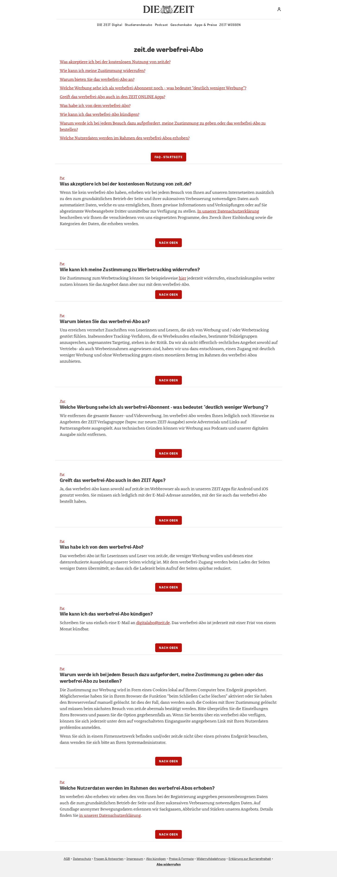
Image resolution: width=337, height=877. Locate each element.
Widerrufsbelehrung (211, 858)
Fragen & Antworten (108, 858)
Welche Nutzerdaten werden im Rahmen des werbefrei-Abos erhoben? (124, 138)
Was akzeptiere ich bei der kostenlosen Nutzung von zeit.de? (115, 61)
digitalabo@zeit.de (153, 622)
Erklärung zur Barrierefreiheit (250, 858)
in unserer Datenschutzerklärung (110, 815)
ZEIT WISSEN (230, 24)
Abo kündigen (156, 858)
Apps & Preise (206, 24)
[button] (279, 9)
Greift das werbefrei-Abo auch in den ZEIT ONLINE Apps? (112, 96)
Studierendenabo (138, 24)
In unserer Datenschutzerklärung (228, 211)
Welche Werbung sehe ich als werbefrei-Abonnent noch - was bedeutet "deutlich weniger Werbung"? (153, 88)
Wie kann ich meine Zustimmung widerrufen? (102, 70)
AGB (67, 858)
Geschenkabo (181, 24)
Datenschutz (82, 858)
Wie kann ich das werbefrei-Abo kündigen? (99, 114)
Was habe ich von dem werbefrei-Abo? (95, 105)
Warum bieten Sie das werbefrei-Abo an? (97, 79)
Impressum (134, 858)
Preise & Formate (181, 858)
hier (182, 278)
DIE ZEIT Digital (109, 24)
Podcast (161, 24)
